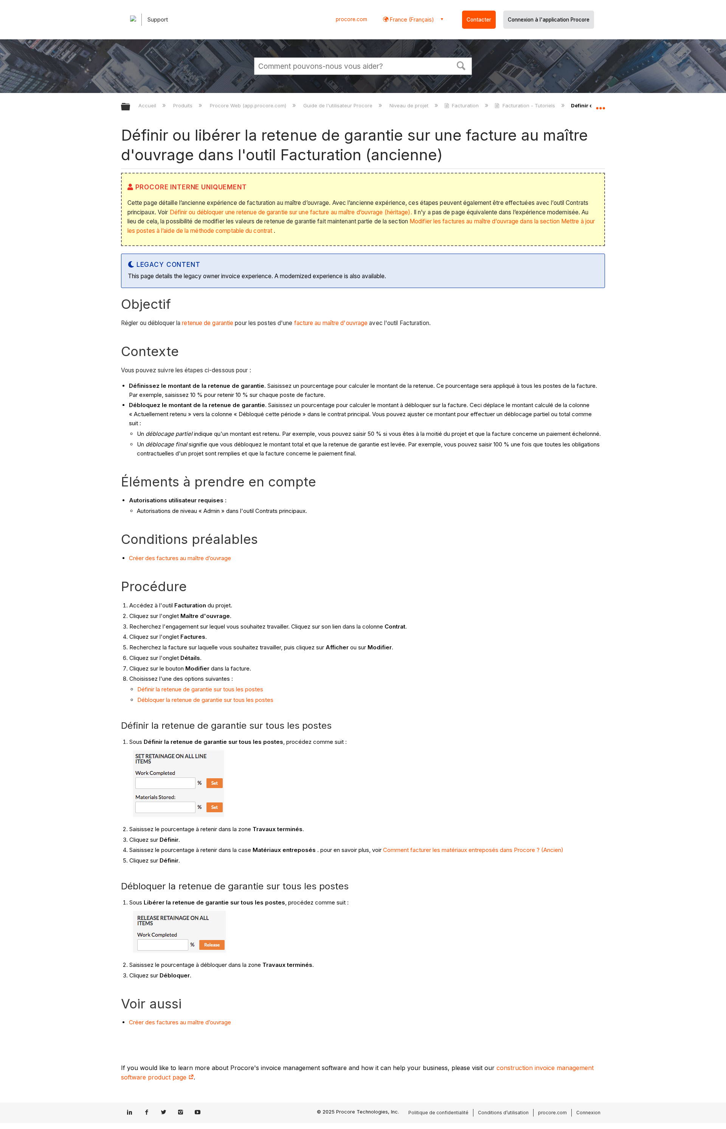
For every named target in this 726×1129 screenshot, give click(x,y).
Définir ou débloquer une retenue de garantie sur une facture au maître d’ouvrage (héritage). (291, 212)
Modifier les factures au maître (449, 221)
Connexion (588, 1112)
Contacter (479, 20)
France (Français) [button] (411, 19)
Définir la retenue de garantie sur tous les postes (200, 689)
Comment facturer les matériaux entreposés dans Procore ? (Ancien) (473, 849)
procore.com (351, 19)
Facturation (465, 105)
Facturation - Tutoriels (528, 105)
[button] (461, 65)
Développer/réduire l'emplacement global (600, 104)
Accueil (148, 105)
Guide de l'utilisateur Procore (338, 105)
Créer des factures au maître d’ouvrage (180, 558)
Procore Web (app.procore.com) (248, 105)
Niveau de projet (409, 105)
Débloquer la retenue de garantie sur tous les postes (205, 699)
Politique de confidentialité (438, 1112)
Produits (183, 105)
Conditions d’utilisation (503, 1112)
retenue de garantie (207, 323)
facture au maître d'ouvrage (331, 323)
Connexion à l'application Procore (548, 20)
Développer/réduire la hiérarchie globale (130, 107)
